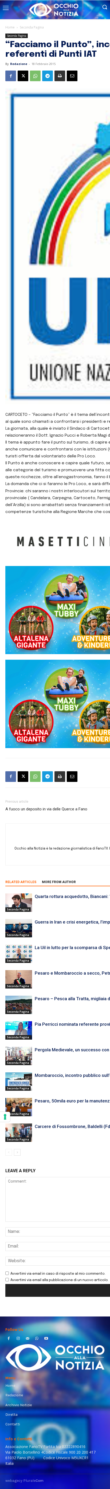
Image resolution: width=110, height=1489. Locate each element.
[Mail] (27, 1339)
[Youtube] (46, 1339)
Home (10, 27)
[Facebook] (10, 76)
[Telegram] (47, 76)
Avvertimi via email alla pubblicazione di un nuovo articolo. (59, 1280)
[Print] (59, 76)
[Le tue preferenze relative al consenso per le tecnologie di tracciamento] (5, 1117)
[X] (23, 76)
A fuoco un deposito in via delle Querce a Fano (46, 809)
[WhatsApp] (35, 76)
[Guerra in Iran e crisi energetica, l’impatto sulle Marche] (18, 928)
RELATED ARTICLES (20, 882)
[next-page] (17, 1152)
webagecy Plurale (24, 1480)
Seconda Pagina (32, 27)
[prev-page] (8, 1152)
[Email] (72, 76)
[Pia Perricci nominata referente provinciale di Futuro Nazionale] (18, 1030)
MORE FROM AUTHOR (59, 882)
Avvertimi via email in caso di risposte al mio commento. (57, 1273)
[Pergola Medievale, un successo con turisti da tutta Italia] (18, 1056)
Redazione (18, 64)
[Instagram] (18, 1339)
